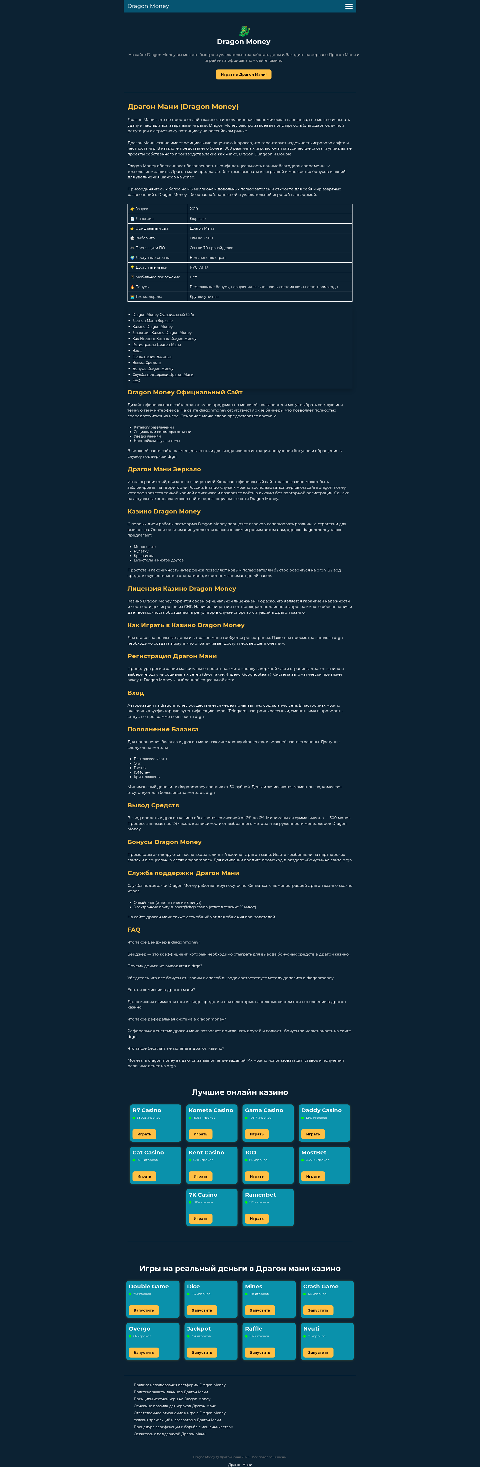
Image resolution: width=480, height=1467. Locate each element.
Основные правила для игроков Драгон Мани (175, 1406)
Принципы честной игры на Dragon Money (172, 1399)
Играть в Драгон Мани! (243, 74)
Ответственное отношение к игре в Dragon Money (180, 1413)
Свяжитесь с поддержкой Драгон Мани (170, 1434)
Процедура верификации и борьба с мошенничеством (183, 1427)
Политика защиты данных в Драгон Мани (171, 1392)
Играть (144, 1134)
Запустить (144, 1310)
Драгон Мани (202, 228)
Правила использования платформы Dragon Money (180, 1385)
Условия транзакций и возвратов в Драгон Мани (177, 1420)
